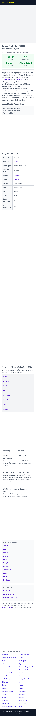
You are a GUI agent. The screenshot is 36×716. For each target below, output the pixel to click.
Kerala (5, 576)
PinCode (9, 711)
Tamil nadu (5, 700)
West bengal (22, 703)
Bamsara (6, 381)
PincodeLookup (7, 607)
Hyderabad (6, 566)
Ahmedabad (6, 79)
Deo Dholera (7, 386)
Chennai (5, 552)
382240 (16, 162)
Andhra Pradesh (24, 654)
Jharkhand (22, 673)
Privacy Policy (18, 711)
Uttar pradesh (23, 700)
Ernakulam (6, 580)
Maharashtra (5, 682)
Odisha (4, 694)
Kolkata (5, 559)
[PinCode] (8, 3)
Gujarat (20, 79)
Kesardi (5, 400)
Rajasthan (22, 697)
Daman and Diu (6, 667)
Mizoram (21, 685)
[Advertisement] (18, 23)
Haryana (4, 670)
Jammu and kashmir (8, 673)
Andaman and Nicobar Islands (9, 706)
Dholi (4, 390)
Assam (21, 657)
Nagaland (4, 688)
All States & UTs (8, 546)
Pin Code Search (8, 591)
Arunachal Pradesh (7, 691)
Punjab (4, 697)
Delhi (5, 549)
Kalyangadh (7, 395)
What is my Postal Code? (11, 597)
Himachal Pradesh (24, 670)
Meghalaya (22, 691)
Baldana (5, 377)
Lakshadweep (6, 679)
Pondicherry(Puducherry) (9, 657)
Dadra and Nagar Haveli (26, 667)
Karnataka (5, 676)
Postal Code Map (8, 594)
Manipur (4, 685)
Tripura (21, 688)
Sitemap (26, 711)
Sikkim (21, 706)
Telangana (5, 654)
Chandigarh (22, 694)
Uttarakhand (5, 703)
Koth (4, 404)
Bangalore (6, 563)
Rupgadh (6, 409)
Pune (5, 573)
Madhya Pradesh (24, 679)
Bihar (3, 661)
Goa (20, 682)
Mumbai (5, 556)
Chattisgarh (22, 661)
